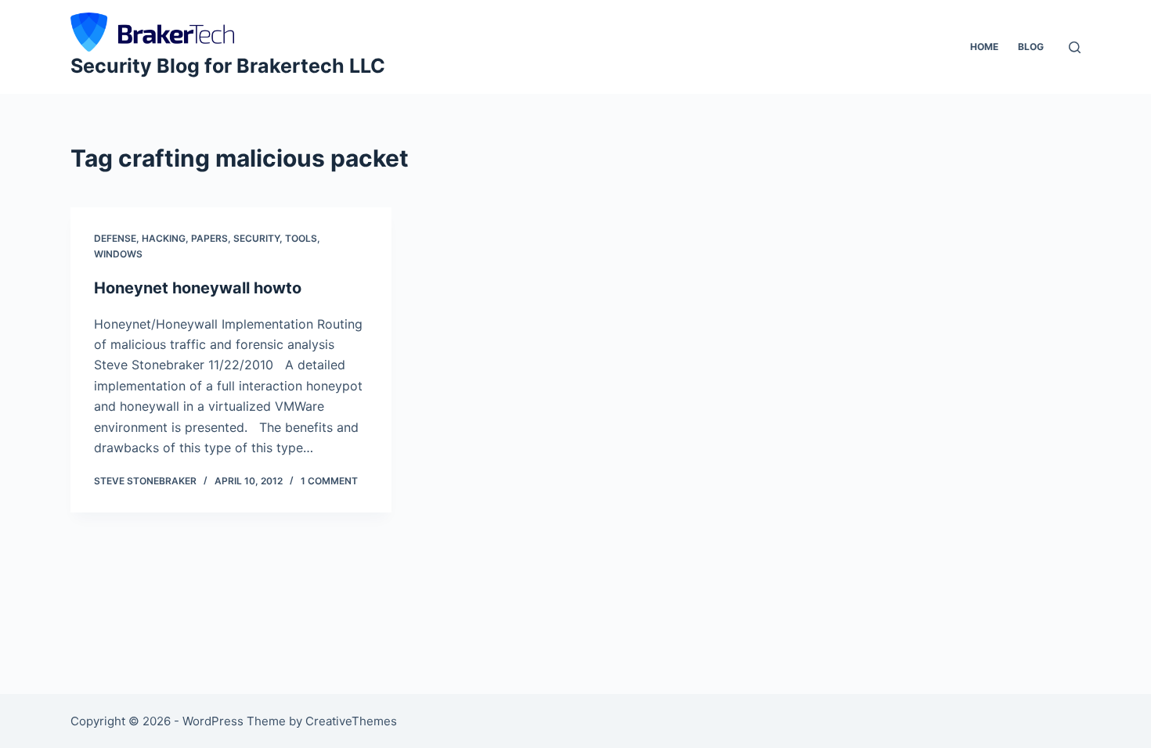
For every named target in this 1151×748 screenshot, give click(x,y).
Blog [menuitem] (1031, 46)
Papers (209, 238)
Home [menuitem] (984, 46)
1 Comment (329, 481)
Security (256, 238)
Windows (118, 254)
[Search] (1075, 47)
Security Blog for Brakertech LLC (227, 65)
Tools (301, 238)
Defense (115, 238)
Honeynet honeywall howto (197, 288)
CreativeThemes (351, 721)
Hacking (164, 238)
